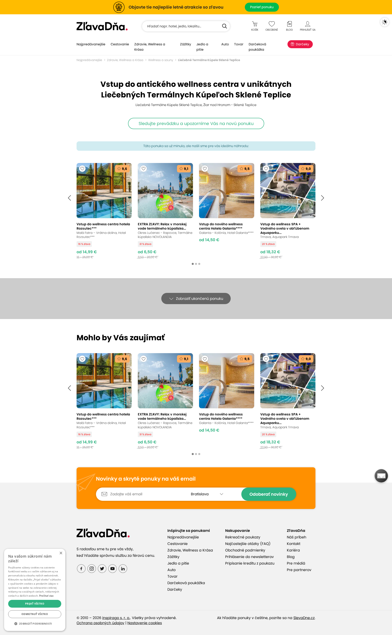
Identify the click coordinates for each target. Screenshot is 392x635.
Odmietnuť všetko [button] (34, 614)
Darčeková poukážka (257, 47)
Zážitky (185, 44)
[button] (69, 198)
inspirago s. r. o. (116, 617)
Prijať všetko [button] (34, 603)
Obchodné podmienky (245, 550)
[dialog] (34, 590)
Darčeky (302, 44)
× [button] (60, 553)
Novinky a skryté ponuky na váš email (146, 478)
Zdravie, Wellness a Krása (149, 47)
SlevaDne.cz (304, 617)
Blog (291, 556)
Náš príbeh (296, 537)
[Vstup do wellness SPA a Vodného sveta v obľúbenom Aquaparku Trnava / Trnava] (287, 211)
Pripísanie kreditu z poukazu (249, 563)
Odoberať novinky (268, 494)
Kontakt (293, 543)
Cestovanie (120, 44)
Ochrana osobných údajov (100, 622)
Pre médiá (296, 563)
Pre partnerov (299, 569)
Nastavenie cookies (144, 622)
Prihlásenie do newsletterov (249, 556)
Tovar (238, 44)
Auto (225, 44)
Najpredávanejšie (91, 44)
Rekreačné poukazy (242, 537)
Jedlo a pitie (202, 47)
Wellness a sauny (160, 60)
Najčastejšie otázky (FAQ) (248, 543)
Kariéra (293, 550)
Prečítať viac (46, 595)
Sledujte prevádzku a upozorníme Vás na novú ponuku (196, 123)
